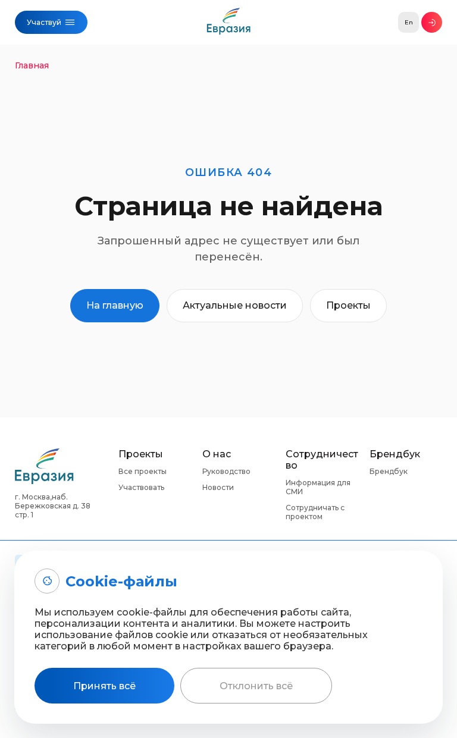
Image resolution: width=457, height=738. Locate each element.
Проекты (348, 305)
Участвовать (141, 487)
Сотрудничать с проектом (315, 512)
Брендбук (389, 471)
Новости (218, 487)
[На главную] (228, 24)
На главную (114, 305)
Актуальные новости (235, 305)
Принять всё (104, 686)
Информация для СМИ (318, 487)
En (409, 22)
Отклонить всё (256, 686)
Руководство (226, 471)
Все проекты (142, 471)
